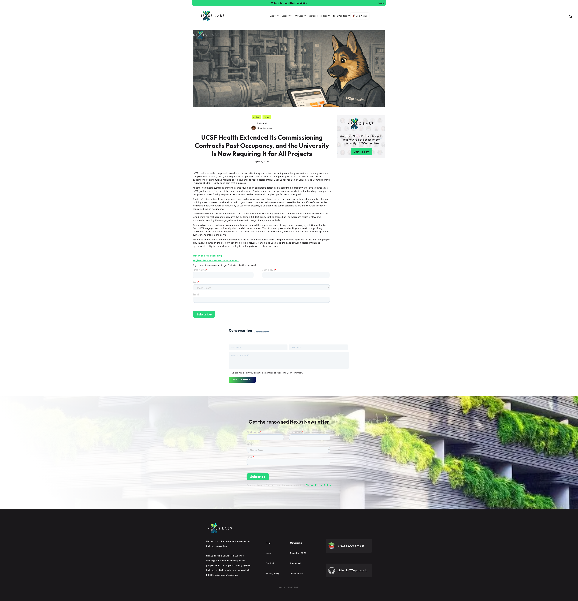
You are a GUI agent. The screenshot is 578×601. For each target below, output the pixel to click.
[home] (212, 15)
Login (268, 553)
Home (269, 542)
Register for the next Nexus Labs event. (216, 260)
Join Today (361, 151)
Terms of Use (296, 573)
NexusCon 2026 (298, 553)
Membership (296, 542)
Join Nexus (361, 15)
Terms (309, 485)
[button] (273, 16)
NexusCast (295, 563)
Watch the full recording (207, 255)
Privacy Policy (323, 485)
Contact (270, 563)
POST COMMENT (242, 379)
